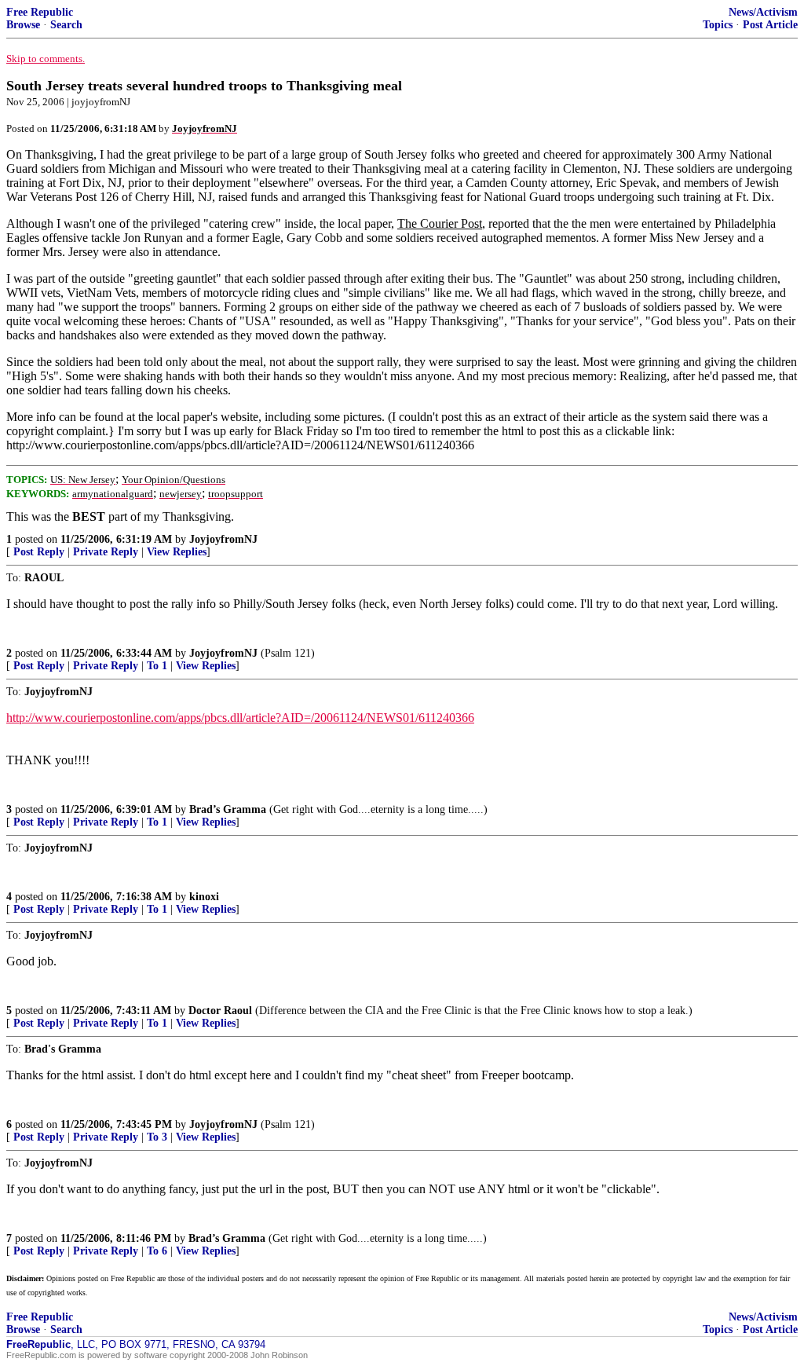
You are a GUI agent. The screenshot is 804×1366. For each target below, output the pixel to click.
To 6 (157, 1251)
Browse (23, 25)
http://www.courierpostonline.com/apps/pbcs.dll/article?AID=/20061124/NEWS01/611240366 (240, 717)
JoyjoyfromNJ (223, 539)
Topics (718, 25)
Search (66, 25)
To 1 (157, 666)
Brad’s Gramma (227, 809)
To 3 (157, 1137)
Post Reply (38, 552)
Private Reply (105, 552)
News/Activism (763, 12)
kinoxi (204, 897)
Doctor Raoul (220, 1010)
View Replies (176, 552)
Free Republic (39, 12)
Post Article (770, 25)
